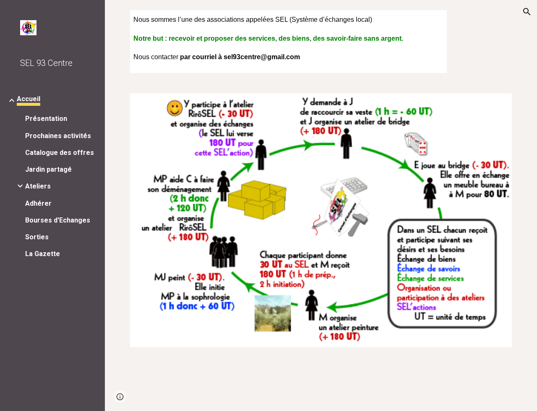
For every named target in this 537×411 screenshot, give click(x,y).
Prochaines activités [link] (58, 136)
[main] (288, 41)
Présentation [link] (46, 119)
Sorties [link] (37, 237)
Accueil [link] (28, 99)
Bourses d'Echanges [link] (57, 220)
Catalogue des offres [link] (59, 153)
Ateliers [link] (38, 186)
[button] (527, 12)
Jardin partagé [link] (48, 169)
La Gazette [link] (42, 254)
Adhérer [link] (38, 203)
